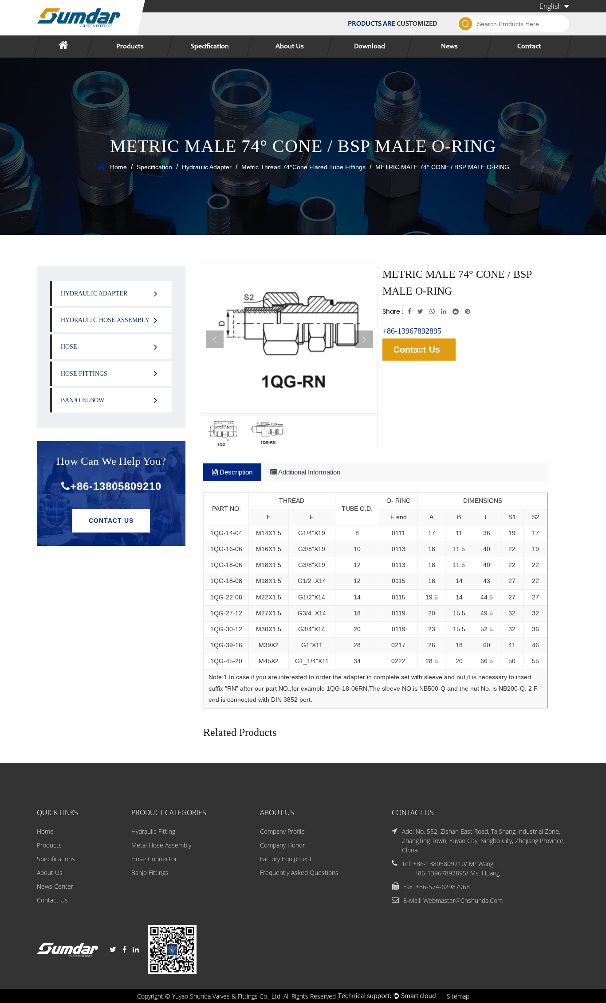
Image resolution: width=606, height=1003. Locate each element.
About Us (289, 46)
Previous (215, 339)
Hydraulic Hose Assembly (105, 320)
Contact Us (111, 520)
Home (118, 167)
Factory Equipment (286, 859)
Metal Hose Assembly (161, 845)
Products (130, 46)
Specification (210, 46)
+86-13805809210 (115, 486)
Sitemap (458, 996)
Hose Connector (154, 859)
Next (364, 339)
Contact (529, 46)
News (449, 46)
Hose (69, 346)
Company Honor (282, 845)
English (550, 6)
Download (369, 46)
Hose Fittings (84, 373)
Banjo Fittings (150, 872)
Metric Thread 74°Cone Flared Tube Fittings (303, 167)
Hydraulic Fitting (153, 831)
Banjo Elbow (82, 400)
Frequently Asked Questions (299, 872)
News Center (55, 886)
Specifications (56, 859)
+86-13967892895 (411, 331)
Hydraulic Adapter (207, 167)
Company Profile (282, 831)
